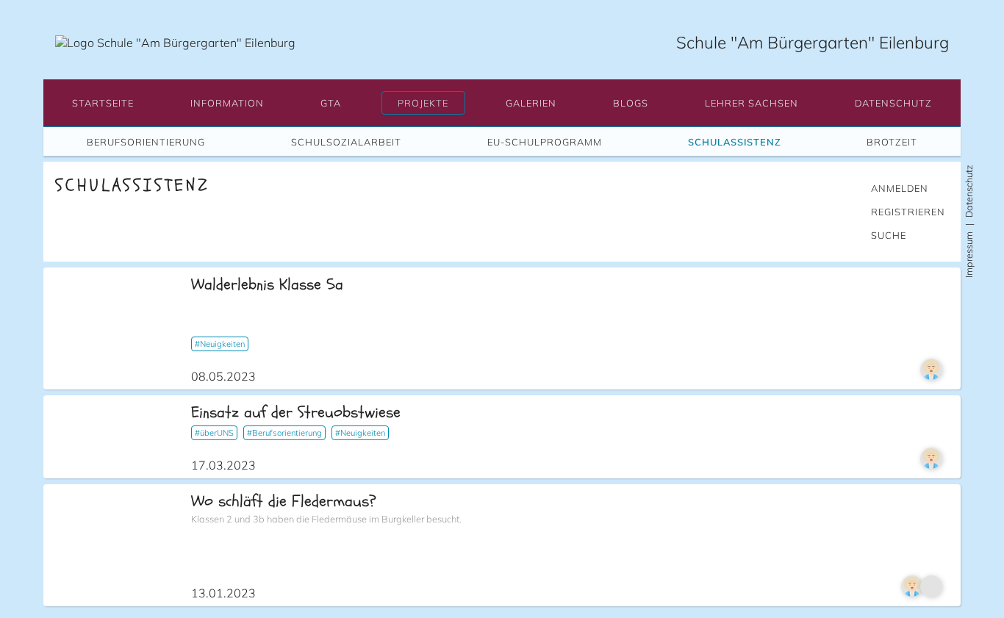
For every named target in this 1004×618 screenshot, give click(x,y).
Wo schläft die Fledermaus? (283, 501)
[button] (102, 103)
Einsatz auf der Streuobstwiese (296, 412)
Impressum (969, 254)
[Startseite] (175, 42)
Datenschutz (969, 191)
